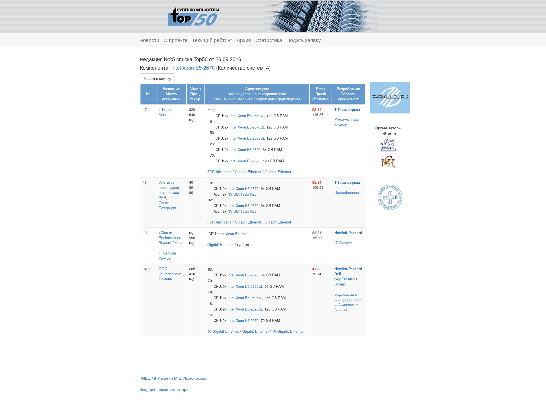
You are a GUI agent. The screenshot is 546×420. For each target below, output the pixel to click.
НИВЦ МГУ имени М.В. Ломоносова (172, 378)
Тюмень (165, 279)
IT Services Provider (168, 256)
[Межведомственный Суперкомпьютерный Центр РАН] (388, 161)
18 (145, 182)
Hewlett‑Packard (348, 232)
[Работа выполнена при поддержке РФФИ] (390, 197)
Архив (244, 40)
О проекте (176, 40)
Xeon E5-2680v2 (251, 138)
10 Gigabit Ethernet (223, 331)
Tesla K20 (249, 194)
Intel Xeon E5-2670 (193, 67)
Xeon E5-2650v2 (251, 115)
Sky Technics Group (345, 281)
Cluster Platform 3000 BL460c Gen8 (170, 237)
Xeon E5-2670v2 (251, 127)
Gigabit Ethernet (248, 171)
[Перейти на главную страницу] (193, 15)
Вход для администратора (164, 389)
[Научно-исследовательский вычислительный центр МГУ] (388, 144)
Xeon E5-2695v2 (249, 297)
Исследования (346, 192)
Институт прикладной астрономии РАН (169, 190)
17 (145, 109)
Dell (337, 273)
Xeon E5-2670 (249, 149)
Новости (149, 40)
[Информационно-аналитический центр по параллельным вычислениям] (390, 97)
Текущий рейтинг (212, 40)
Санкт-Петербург (167, 205)
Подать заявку (303, 40)
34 (145, 268)
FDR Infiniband (219, 171)
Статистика (268, 40)
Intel (233, 115)
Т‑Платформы (347, 109)
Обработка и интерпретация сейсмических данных (348, 302)
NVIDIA (233, 194)
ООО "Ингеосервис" (171, 271)
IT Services (343, 242)
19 (145, 232)
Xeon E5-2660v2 (249, 286)
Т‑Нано (165, 109)
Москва (165, 114)
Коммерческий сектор (346, 122)
